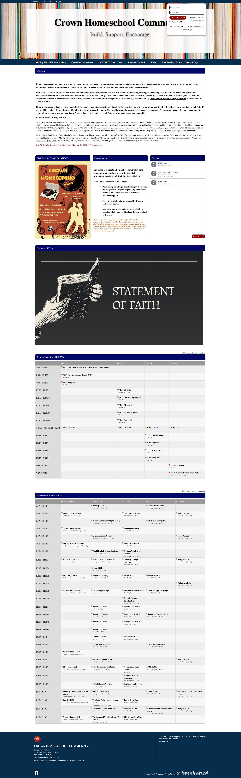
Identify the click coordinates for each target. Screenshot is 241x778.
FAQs (153, 62)
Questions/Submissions (82, 62)
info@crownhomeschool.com (46, 757)
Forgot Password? (197, 20)
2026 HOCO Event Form (110, 62)
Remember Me (177, 22)
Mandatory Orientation (168, 172)
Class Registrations (194, 353)
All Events (198, 236)
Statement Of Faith (136, 62)
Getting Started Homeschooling (51, 62)
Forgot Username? (197, 17)
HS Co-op (162, 163)
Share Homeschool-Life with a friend (192, 771)
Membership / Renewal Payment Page (180, 62)
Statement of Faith (129, 106)
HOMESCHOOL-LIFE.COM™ (194, 774)
